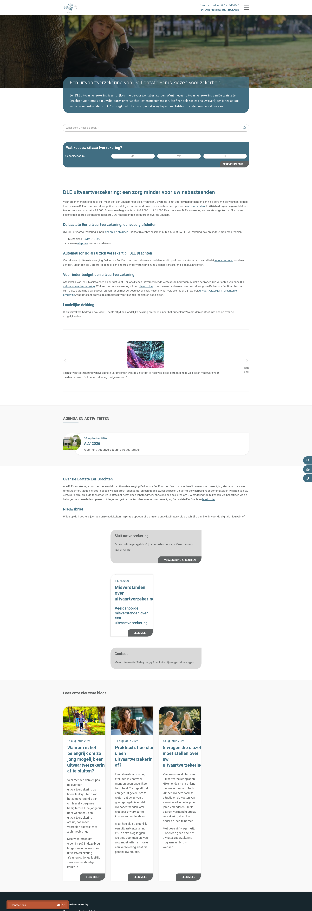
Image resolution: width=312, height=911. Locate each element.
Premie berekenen (74, 902)
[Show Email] (58, 905)
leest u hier (146, 285)
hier (205, 514)
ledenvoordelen (223, 260)
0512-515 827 (92, 238)
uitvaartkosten (196, 205)
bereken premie (233, 164)
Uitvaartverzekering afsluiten (80, 894)
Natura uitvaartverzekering (79, 898)
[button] (65, 359)
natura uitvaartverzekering (79, 285)
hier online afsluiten (116, 231)
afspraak (82, 242)
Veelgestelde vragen (75, 907)
